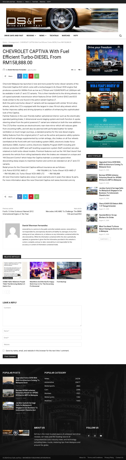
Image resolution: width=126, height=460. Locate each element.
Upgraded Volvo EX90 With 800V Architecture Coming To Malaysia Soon (111, 164)
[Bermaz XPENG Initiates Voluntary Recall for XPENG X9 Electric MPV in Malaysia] (91, 178)
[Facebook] (19, 76)
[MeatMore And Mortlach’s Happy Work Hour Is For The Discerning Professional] (42, 270)
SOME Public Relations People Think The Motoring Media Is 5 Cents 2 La (14, 284)
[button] (120, 35)
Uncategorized (13, 42)
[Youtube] (100, 435)
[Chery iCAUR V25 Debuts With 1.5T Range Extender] (91, 206)
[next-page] (8, 292)
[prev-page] (4, 292)
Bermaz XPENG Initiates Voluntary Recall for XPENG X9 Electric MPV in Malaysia (110, 177)
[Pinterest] (31, 76)
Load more (104, 239)
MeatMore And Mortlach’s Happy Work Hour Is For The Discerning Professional (42, 284)
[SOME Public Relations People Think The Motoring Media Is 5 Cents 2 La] (15, 270)
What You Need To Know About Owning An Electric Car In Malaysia (110, 228)
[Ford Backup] (69, 270)
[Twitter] (25, 76)
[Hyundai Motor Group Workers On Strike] (91, 218)
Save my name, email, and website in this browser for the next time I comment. (37, 351)
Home (5, 42)
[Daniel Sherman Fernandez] (4, 70)
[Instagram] (94, 435)
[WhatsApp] (36, 76)
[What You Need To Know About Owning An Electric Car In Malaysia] (91, 229)
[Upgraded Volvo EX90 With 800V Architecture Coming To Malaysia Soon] (91, 165)
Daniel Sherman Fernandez (17, 70)
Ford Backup (61, 282)
